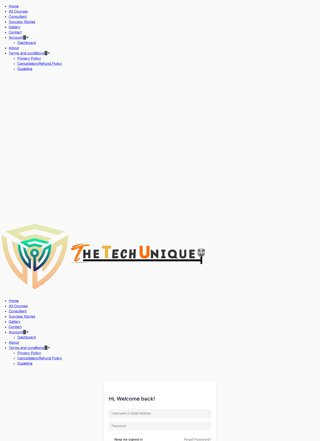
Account (16, 37)
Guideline (24, 69)
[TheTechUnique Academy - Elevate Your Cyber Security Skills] (103, 292)
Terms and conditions (26, 53)
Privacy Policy (29, 58)
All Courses (18, 11)
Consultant (18, 16)
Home (14, 6)
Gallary (14, 27)
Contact (15, 32)
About (14, 48)
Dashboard (26, 42)
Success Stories (22, 22)
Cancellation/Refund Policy (39, 63)
